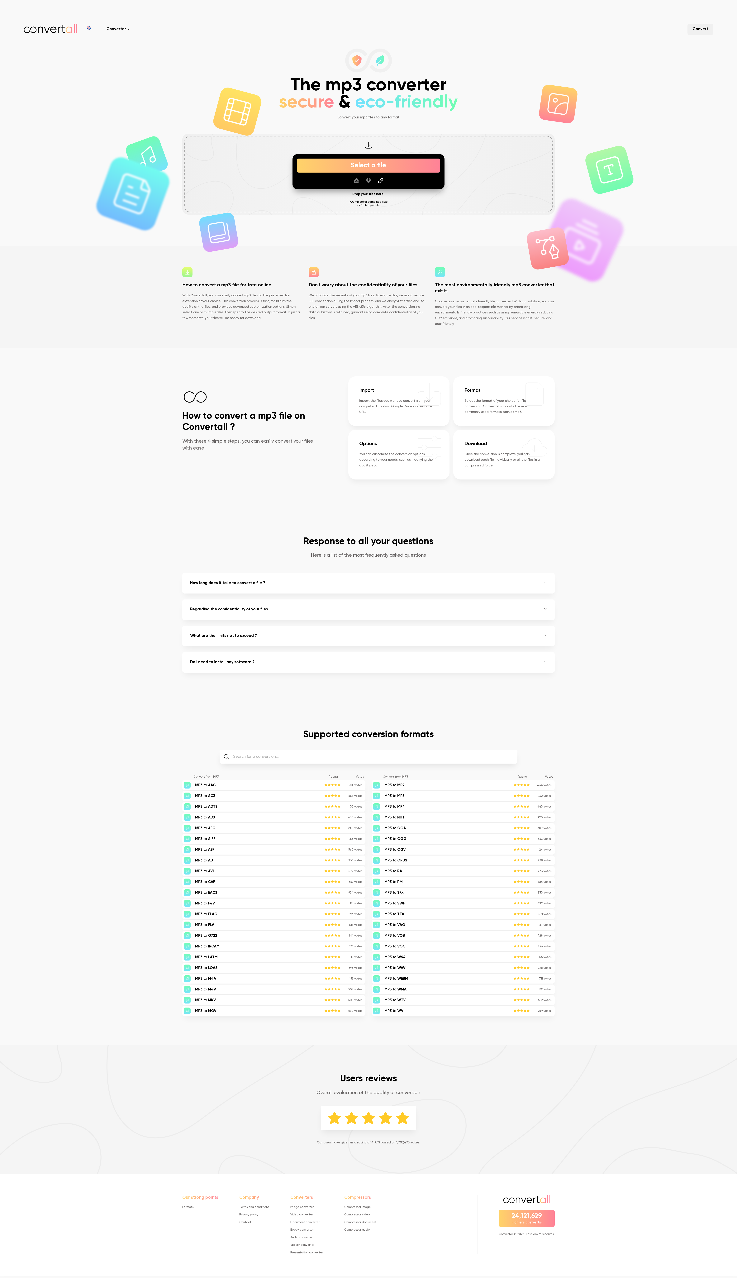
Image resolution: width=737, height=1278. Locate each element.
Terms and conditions (254, 1207)
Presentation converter (306, 1252)
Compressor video (357, 1214)
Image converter (302, 1207)
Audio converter (301, 1237)
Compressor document (360, 1222)
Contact (245, 1222)
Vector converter (302, 1244)
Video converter (301, 1214)
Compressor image (357, 1207)
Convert (700, 29)
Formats (188, 1207)
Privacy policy (248, 1214)
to (205, 785)
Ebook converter (302, 1229)
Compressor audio (357, 1229)
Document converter (305, 1222)
